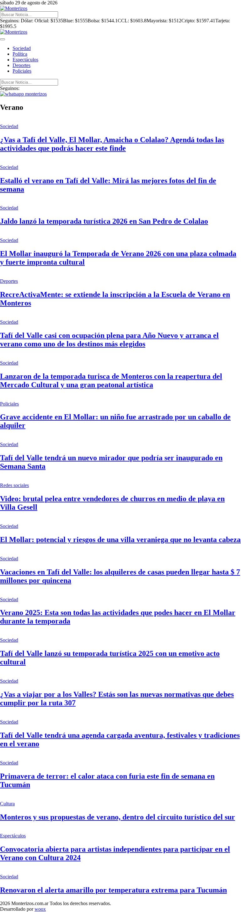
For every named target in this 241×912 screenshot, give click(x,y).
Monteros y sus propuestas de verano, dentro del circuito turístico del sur (117, 817)
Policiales (22, 71)
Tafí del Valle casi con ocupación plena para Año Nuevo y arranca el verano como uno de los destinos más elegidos (109, 339)
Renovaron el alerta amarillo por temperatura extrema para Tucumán (113, 890)
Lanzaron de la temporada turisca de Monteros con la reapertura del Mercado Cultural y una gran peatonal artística (111, 380)
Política (20, 54)
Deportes (21, 65)
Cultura (7, 803)
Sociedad (22, 48)
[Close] (2, 39)
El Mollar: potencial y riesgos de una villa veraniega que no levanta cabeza (120, 539)
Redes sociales (14, 485)
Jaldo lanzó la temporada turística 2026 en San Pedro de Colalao (104, 221)
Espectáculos (25, 59)
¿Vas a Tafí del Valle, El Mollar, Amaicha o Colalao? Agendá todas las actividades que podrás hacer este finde (112, 144)
